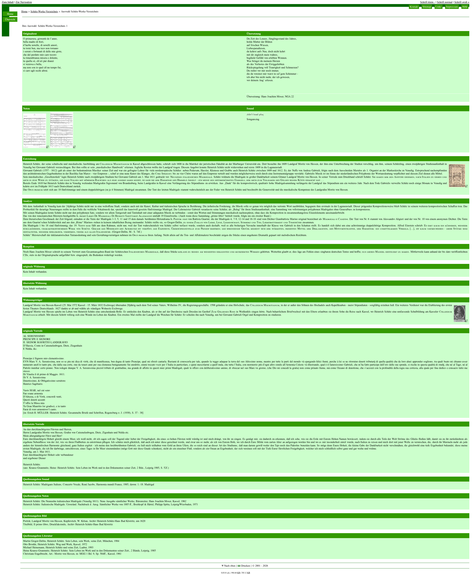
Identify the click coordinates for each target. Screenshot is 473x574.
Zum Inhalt (8, 2)
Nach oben (229, 565)
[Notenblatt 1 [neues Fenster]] (35, 147)
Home (10, 14)
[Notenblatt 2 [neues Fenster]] (62, 147)
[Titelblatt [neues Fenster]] (458, 186)
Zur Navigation (24, 2)
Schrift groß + (461, 2)
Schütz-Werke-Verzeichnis (44, 11)
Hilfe (464, 7)
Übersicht (10, 19)
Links (438, 7)
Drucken (245, 565)
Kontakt (414, 7)
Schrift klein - (427, 2)
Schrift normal (444, 2)
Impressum (452, 7)
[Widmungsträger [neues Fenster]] (460, 321)
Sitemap (427, 7)
